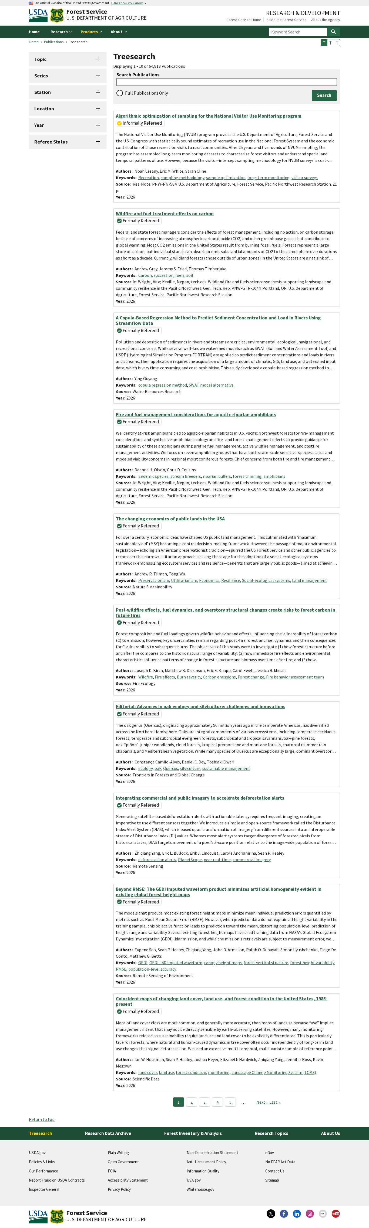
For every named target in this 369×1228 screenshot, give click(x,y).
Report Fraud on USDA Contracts (57, 1180)
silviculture (190, 768)
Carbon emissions (219, 677)
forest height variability (312, 962)
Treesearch (40, 1133)
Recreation (148, 177)
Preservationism (153, 580)
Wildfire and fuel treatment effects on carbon (165, 213)
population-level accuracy (152, 969)
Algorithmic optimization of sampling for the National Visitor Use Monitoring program (208, 116)
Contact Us (274, 1171)
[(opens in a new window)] (271, 1213)
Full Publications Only (146, 93)
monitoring (219, 1072)
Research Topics (271, 1133)
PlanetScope (190, 859)
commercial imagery (252, 859)
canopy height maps (223, 962)
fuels (180, 275)
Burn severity (189, 677)
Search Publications (137, 75)
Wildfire (145, 677)
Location (44, 108)
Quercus (170, 768)
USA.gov (194, 1180)
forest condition (191, 1072)
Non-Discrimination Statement (212, 1152)
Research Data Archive (108, 1133)
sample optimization (226, 177)
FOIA (112, 1171)
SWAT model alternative (211, 385)
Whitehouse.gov (200, 1189)
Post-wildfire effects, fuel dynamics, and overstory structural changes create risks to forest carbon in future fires (225, 612)
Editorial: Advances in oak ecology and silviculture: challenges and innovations (200, 706)
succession (163, 275)
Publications (54, 41)
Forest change (251, 677)
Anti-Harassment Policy (206, 1161)
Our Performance (43, 1171)
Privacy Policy (119, 1189)
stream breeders (185, 476)
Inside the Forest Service (286, 19)
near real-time (217, 859)
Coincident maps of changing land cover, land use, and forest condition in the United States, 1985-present (221, 1001)
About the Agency (325, 19)
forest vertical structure (266, 962)
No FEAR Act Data (280, 1161)
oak (158, 768)
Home (34, 31)
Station (42, 92)
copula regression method (162, 385)
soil (189, 275)
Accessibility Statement (128, 1180)
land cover (147, 1072)
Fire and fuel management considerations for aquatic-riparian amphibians (196, 414)
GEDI (142, 962)
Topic (40, 59)
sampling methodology (182, 177)
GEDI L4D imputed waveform (175, 962)
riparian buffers (217, 476)
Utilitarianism (184, 580)
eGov (269, 1152)
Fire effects (165, 677)
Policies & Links (42, 1161)
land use (166, 1072)
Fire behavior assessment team (295, 677)
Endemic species (153, 476)
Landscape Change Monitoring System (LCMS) (274, 1072)
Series (41, 76)
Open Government (123, 1161)
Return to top (42, 1119)
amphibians (274, 476)
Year (39, 125)
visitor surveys (304, 177)
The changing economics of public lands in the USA (170, 518)
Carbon (145, 275)
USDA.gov (37, 1152)
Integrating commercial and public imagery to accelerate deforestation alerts (200, 798)
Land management (309, 580)
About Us (330, 1133)
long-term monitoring (268, 177)
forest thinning (247, 476)
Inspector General (44, 1189)
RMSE (121, 969)
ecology (145, 768)
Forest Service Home (244, 19)
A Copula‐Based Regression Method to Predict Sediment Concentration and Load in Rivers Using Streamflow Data (218, 320)
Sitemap (272, 1180)
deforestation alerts (157, 859)
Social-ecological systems (266, 580)
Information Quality (203, 1171)
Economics (209, 580)
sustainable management (226, 768)
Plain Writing (118, 1152)
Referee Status (51, 142)
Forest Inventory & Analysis (193, 1133)
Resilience (230, 580)
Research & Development (303, 13)
